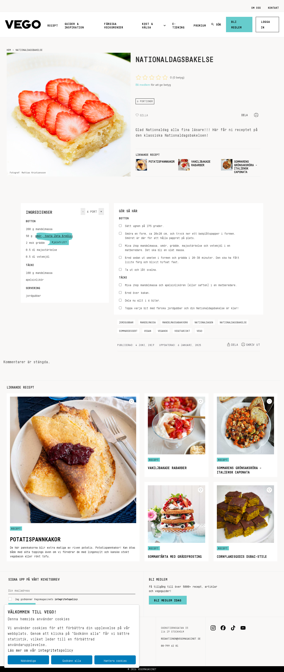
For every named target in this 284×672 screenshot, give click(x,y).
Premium (200, 24)
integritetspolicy (66, 598)
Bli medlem (236, 23)
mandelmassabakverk (175, 322)
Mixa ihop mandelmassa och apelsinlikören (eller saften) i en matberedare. (181, 284)
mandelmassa (148, 322)
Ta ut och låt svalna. (141, 269)
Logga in (265, 23)
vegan (147, 330)
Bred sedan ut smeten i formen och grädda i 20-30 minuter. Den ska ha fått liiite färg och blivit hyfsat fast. (182, 259)
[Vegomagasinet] (23, 24)
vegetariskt (182, 330)
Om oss (256, 7)
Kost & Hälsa (147, 25)
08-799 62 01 (169, 645)
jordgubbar (126, 322)
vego (199, 330)
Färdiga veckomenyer (113, 25)
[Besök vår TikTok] (233, 628)
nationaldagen (204, 322)
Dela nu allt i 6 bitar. (143, 300)
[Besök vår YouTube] (243, 628)
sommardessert (128, 330)
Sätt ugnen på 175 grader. (144, 225)
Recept (52, 24)
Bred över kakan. (137, 292)
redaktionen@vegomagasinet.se (180, 638)
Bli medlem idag (168, 599)
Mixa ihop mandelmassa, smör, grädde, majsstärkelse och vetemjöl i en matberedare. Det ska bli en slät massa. (177, 247)
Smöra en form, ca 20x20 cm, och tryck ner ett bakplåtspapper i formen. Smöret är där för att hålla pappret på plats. (180, 235)
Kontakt (273, 7)
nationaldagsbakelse (233, 322)
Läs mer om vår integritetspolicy (40, 649)
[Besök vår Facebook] (223, 628)
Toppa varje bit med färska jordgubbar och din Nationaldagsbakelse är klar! (182, 307)
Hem (9, 49)
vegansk (163, 330)
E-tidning (178, 25)
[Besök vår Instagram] (213, 628)
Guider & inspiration (74, 25)
